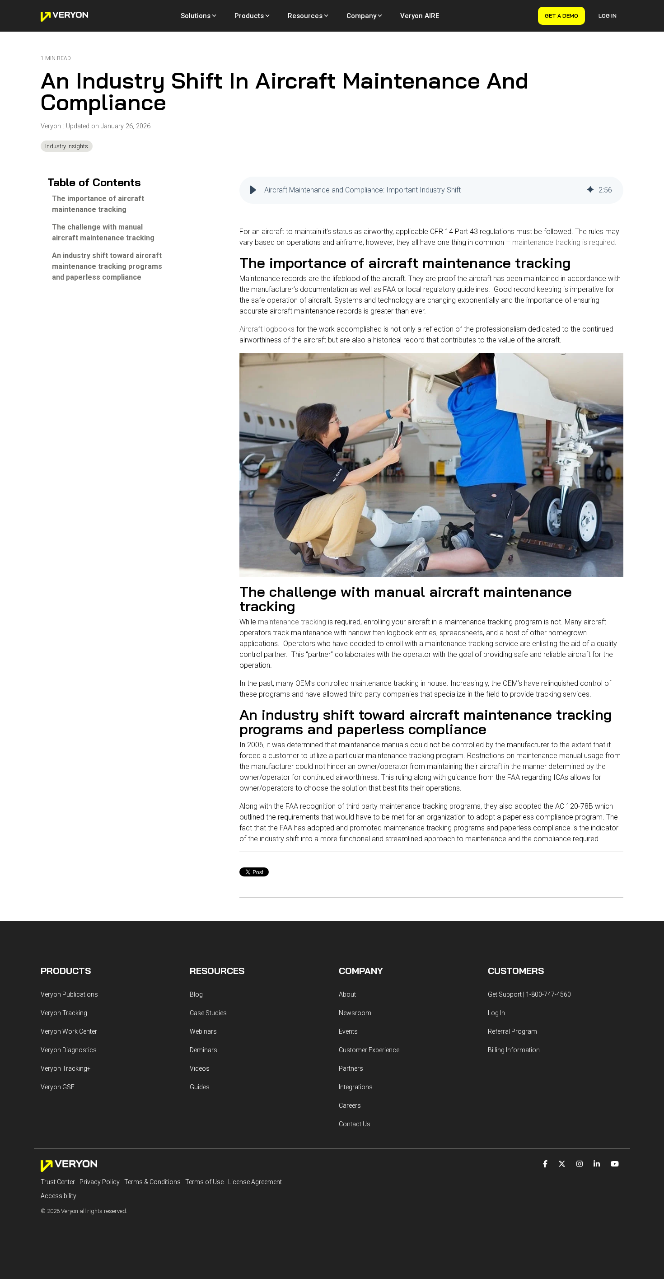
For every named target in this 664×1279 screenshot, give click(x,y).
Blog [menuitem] (196, 994)
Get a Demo (561, 15)
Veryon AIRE (419, 16)
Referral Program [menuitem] (512, 1031)
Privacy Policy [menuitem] (99, 1181)
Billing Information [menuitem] (514, 1050)
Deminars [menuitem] (203, 1050)
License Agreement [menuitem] (255, 1181)
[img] (590, 190)
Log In (608, 15)
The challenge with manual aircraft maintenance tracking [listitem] (103, 232)
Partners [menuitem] (351, 1068)
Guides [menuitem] (200, 1087)
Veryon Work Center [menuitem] (69, 1031)
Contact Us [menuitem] (354, 1124)
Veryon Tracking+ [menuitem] (66, 1068)
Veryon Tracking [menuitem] (64, 1013)
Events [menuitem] (348, 1031)
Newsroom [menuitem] (355, 1013)
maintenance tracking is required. (564, 242)
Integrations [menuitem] (356, 1087)
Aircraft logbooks (267, 329)
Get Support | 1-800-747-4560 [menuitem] (529, 994)
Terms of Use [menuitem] (204, 1181)
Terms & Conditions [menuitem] (152, 1181)
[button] (253, 190)
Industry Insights (66, 146)
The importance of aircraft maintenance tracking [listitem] (98, 204)
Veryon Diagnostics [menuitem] (69, 1050)
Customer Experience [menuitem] (369, 1050)
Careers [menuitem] (350, 1105)
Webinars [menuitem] (203, 1031)
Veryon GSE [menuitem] (58, 1087)
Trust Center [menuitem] (58, 1181)
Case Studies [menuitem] (208, 1013)
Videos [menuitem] (200, 1068)
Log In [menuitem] (496, 1013)
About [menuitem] (347, 994)
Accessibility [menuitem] (58, 1195)
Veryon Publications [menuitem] (69, 994)
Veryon (52, 126)
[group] (431, 190)
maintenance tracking (292, 622)
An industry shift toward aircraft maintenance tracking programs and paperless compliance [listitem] (107, 266)
